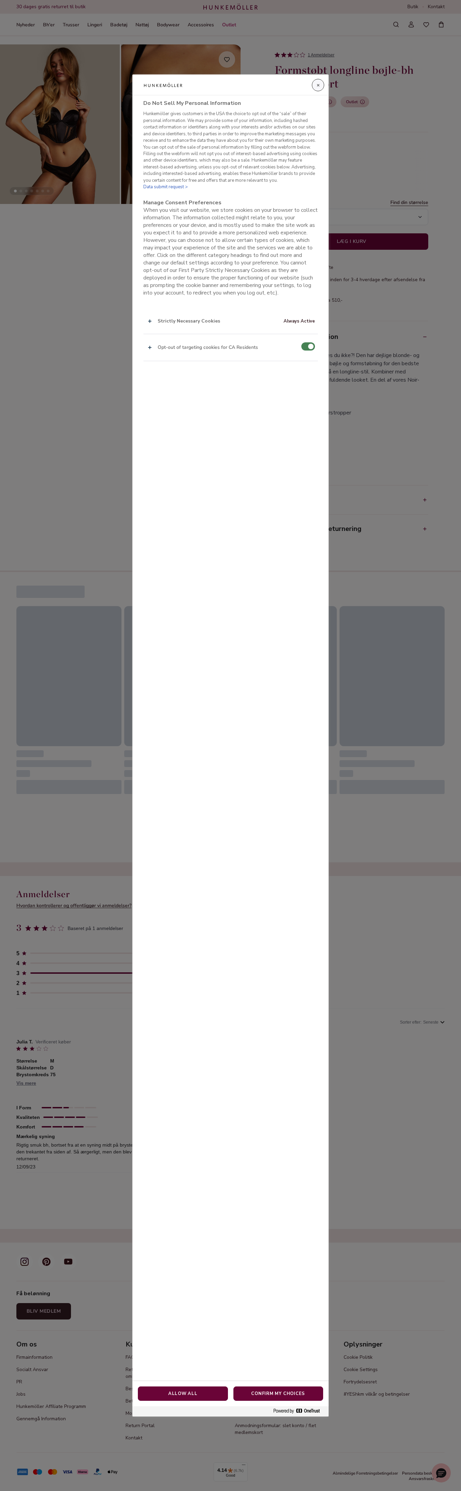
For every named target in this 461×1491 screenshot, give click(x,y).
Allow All (183, 1394)
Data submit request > (165, 187)
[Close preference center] (318, 85)
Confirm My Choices (278, 1394)
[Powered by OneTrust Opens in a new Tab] (299, 1411)
